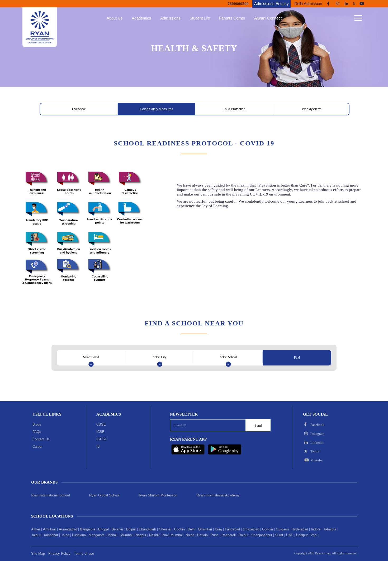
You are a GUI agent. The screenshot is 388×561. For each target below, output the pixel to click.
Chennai (165, 529)
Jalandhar (50, 535)
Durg (218, 529)
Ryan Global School (104, 495)
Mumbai (126, 535)
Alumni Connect (268, 18)
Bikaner (117, 529)
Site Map (38, 553)
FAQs (36, 432)
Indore (315, 529)
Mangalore (97, 535)
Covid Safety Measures (156, 109)
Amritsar (49, 529)
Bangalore (87, 529)
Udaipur (302, 535)
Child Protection (234, 109)
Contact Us (41, 439)
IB (98, 446)
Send (258, 425)
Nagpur (140, 535)
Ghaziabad (251, 529)
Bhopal (103, 529)
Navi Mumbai (173, 535)
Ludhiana (79, 535)
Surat (279, 535)
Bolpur (131, 529)
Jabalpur (329, 529)
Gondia (267, 529)
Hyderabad (300, 529)
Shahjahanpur (261, 535)
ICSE (100, 432)
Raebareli (228, 535)
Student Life (200, 18)
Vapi (314, 535)
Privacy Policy (59, 553)
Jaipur (35, 535)
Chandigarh (147, 529)
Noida (190, 535)
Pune (215, 535)
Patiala (202, 535)
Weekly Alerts (311, 109)
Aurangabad (68, 529)
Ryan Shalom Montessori (158, 495)
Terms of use (84, 553)
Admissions (170, 18)
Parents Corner (232, 18)
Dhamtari (205, 529)
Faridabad (232, 529)
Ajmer (35, 529)
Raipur (243, 535)
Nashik (154, 535)
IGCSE (101, 439)
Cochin (179, 529)
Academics (141, 18)
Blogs (36, 424)
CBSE (101, 424)
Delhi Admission (308, 3)
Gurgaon (282, 529)
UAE (289, 535)
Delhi (191, 529)
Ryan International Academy (218, 495)
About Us (115, 18)
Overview (79, 109)
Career (37, 446)
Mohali (112, 535)
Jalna (65, 535)
